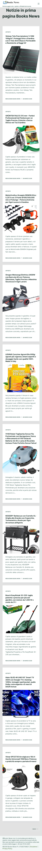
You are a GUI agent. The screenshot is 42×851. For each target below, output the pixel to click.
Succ (34, 829)
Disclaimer (33, 847)
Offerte (8, 32)
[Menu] (38, 4)
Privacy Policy (7, 849)
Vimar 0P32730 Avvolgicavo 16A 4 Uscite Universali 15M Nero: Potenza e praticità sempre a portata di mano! (20, 759)
